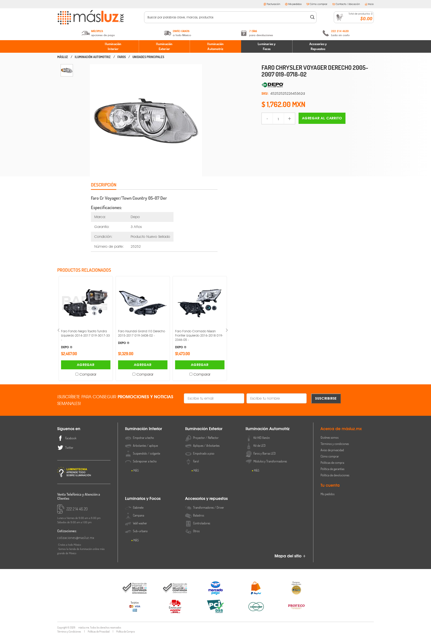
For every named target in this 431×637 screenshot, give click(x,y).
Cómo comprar (318, 4)
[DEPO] (318, 85)
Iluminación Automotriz (215, 46)
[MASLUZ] (62, 57)
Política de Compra (125, 631)
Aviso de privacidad (332, 450)
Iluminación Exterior (164, 46)
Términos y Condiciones (69, 631)
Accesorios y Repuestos (318, 46)
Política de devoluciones (335, 475)
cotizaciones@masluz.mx (75, 537)
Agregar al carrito (322, 118)
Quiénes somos (330, 437)
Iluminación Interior (113, 46)
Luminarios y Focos (266, 46)
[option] (67, 70)
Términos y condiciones (335, 444)
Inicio (371, 4)
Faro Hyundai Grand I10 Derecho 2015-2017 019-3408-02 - (113, 337)
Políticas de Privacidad (99, 631)
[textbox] (227, 17)
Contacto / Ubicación (348, 4)
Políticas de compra (332, 462)
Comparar (59, 374)
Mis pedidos (294, 4)
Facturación (273, 4)
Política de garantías (332, 469)
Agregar (57, 365)
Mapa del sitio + (290, 556)
